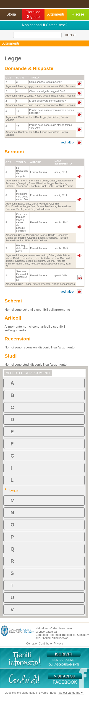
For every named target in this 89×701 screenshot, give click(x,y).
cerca (70, 34)
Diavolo (39, 258)
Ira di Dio (34, 117)
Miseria (51, 260)
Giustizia (23, 117)
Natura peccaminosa (46, 86)
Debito (51, 235)
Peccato (70, 86)
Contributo (45, 643)
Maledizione (32, 235)
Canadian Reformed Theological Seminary (62, 634)
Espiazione (24, 203)
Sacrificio (34, 186)
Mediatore (53, 117)
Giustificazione (13, 206)
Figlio (50, 186)
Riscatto (63, 237)
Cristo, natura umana (61, 180)
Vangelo (9, 120)
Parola (64, 117)
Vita (33, 206)
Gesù (32, 183)
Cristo (21, 180)
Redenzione (21, 186)
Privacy (58, 643)
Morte (34, 203)
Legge (29, 86)
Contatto (31, 643)
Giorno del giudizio (15, 237)
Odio (61, 86)
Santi (43, 186)
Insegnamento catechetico (32, 255)
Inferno (55, 258)
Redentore (11, 183)
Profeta (9, 186)
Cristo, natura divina (37, 180)
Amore (21, 86)
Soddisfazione (43, 209)
